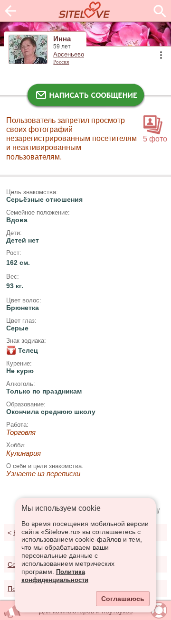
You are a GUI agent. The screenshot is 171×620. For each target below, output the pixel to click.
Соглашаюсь (122, 598)
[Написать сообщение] (85, 97)
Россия (61, 62)
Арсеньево (68, 54)
